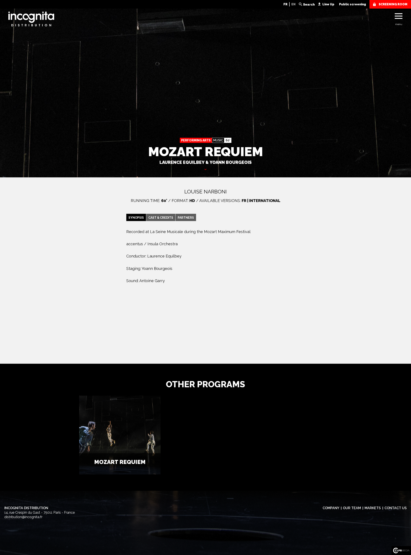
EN (293, 4)
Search (309, 4)
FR (285, 4)
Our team (352, 508)
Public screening (352, 4)
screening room (393, 4)
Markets (373, 508)
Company (331, 508)
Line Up (328, 4)
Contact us (395, 508)
